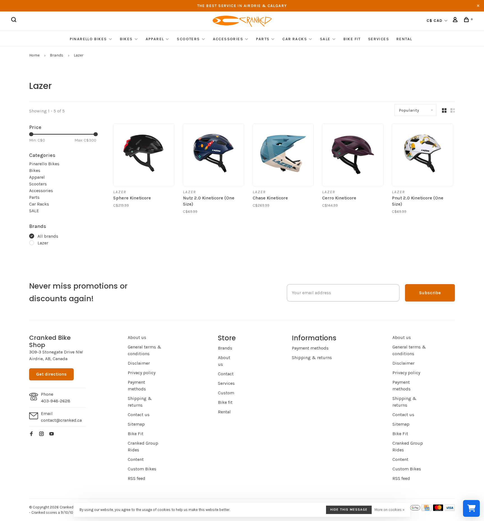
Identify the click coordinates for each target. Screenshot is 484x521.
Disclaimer (139, 363)
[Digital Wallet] (410, 509)
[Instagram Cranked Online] (41, 434)
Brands (56, 55)
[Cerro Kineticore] (352, 155)
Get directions (51, 374)
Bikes (126, 39)
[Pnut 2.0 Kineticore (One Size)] (422, 155)
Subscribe (430, 292)
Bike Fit (352, 39)
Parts (262, 39)
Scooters (188, 39)
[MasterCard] (438, 509)
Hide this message (348, 509)
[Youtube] (51, 434)
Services (378, 39)
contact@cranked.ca (61, 420)
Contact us (139, 414)
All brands (48, 236)
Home (34, 55)
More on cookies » (389, 510)
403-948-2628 (55, 401)
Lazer (78, 55)
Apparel (155, 39)
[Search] (14, 20)
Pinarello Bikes (88, 39)
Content (136, 459)
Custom (226, 392)
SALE (325, 39)
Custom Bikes (142, 469)
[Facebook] (31, 434)
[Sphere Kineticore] (143, 155)
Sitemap (136, 424)
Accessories (229, 39)
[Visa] (450, 509)
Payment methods (310, 348)
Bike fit (225, 402)
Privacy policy (141, 372)
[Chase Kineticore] (283, 155)
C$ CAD (435, 20)
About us (137, 337)
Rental (404, 39)
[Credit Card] (427, 509)
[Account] (456, 20)
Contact (226, 373)
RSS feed (136, 478)
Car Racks (294, 39)
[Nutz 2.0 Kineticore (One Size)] (213, 155)
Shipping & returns (312, 357)
